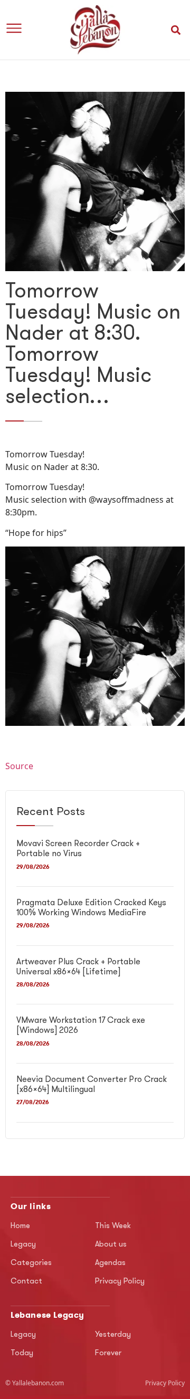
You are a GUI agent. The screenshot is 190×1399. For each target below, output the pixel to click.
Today (22, 1353)
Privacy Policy (120, 1282)
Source (19, 766)
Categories (31, 1263)
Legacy (23, 1245)
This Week (113, 1226)
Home (20, 1226)
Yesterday (113, 1335)
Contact (26, 1282)
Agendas (110, 1263)
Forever (108, 1353)
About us (111, 1245)
